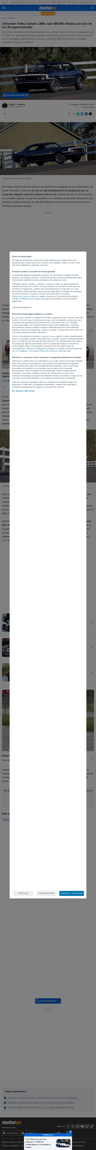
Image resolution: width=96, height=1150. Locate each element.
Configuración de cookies (29, 299)
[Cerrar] (70, 1131)
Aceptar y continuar (72, 893)
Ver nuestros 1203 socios (23, 391)
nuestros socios (48, 336)
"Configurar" (23, 351)
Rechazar (23, 893)
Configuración (46, 893)
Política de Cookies (20, 296)
